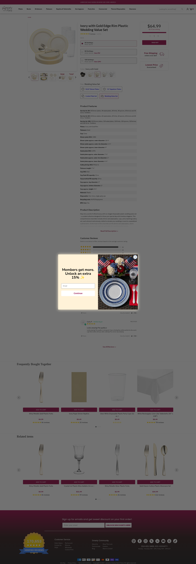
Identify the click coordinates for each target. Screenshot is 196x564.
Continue (78, 293)
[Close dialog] (135, 257)
